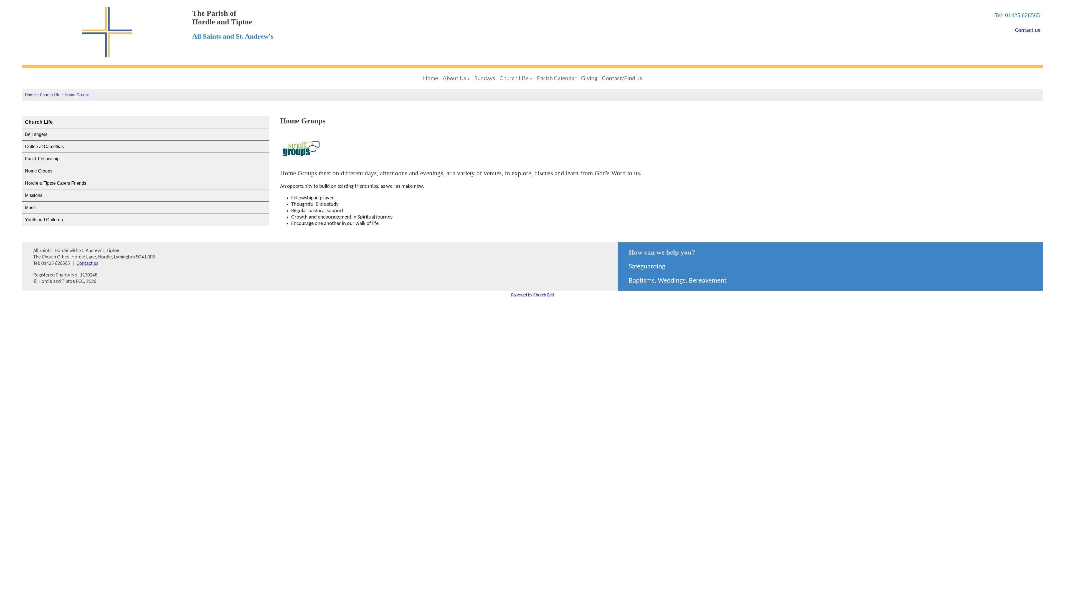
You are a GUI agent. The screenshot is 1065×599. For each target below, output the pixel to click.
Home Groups (77, 95)
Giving (589, 78)
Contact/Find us (622, 78)
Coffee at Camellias (44, 146)
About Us (454, 78)
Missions (33, 195)
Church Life (514, 78)
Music (31, 207)
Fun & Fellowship (42, 158)
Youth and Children (44, 219)
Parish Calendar (557, 78)
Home (430, 78)
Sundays (485, 78)
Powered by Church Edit (532, 295)
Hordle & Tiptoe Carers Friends (55, 183)
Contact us (1027, 30)
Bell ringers (36, 134)
